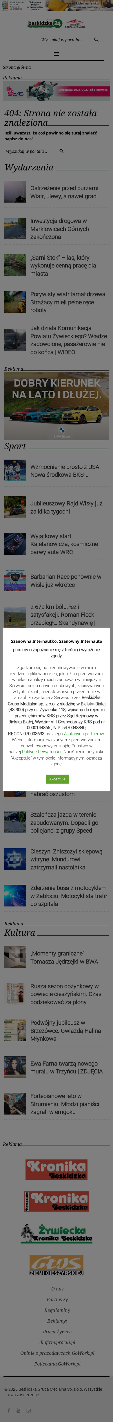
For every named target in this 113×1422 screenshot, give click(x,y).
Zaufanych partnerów (84, 733)
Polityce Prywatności (41, 751)
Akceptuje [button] (57, 779)
